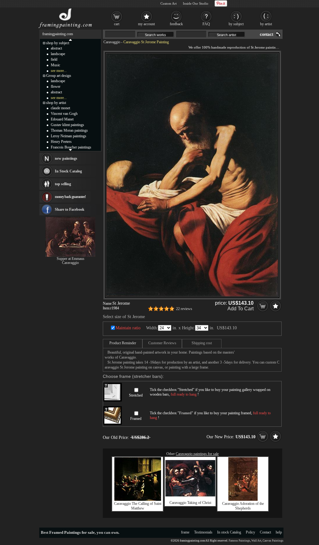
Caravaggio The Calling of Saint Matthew (137, 505)
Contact (265, 532)
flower (55, 86)
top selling (63, 184)
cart (116, 24)
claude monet (60, 108)
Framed (135, 418)
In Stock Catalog (68, 171)
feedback (176, 24)
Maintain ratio (128, 328)
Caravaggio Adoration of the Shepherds (243, 505)
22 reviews (184, 309)
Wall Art (256, 540)
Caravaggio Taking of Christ (190, 502)
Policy (250, 532)
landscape (58, 54)
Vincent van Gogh (64, 113)
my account (146, 24)
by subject (236, 24)
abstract (56, 48)
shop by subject (57, 43)
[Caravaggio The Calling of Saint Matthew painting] (137, 499)
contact (266, 34)
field (54, 59)
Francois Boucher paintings (71, 147)
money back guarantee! (70, 197)
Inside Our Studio (195, 3)
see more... (59, 70)
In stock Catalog (229, 532)
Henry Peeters (61, 141)
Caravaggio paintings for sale (197, 454)
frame (185, 532)
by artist (266, 24)
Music (55, 65)
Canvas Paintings (273, 540)
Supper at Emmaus (70, 258)
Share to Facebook (69, 209)
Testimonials (203, 532)
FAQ (206, 24)
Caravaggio (111, 42)
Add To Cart (240, 308)
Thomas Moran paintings (69, 130)
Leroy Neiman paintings (68, 136)
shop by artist (56, 103)
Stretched (136, 395)
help (279, 532)
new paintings (66, 158)
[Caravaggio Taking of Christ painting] (190, 495)
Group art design (58, 75)
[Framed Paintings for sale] (65, 28)
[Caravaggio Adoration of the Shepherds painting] (243, 499)
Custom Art (168, 3)
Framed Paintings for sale (72, 532)
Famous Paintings (239, 540)
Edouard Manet (62, 119)
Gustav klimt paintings (67, 125)
